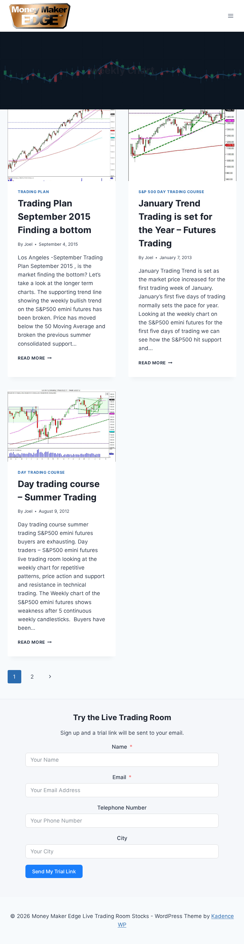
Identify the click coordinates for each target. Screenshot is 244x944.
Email (119, 777)
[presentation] (62, 145)
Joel (28, 244)
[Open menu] (230, 16)
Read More (35, 358)
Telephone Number (122, 807)
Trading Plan (33, 191)
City (122, 838)
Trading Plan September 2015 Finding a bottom (55, 216)
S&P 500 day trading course (171, 191)
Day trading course (41, 472)
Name (119, 747)
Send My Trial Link (54, 871)
